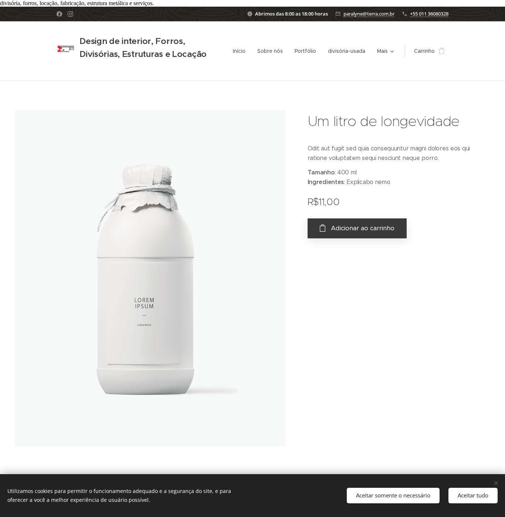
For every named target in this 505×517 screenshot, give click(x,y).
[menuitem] (241, 51)
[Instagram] (70, 14)
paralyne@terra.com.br (368, 13)
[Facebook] (59, 14)
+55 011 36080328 (429, 13)
